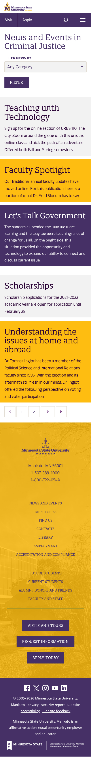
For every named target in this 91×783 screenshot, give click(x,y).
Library (45, 537)
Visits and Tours (45, 625)
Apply (27, 20)
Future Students (46, 573)
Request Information (45, 641)
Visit (8, 20)
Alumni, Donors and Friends (45, 590)
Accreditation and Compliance (45, 554)
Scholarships (28, 286)
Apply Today (45, 657)
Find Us (45, 520)
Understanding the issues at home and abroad (41, 340)
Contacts (45, 529)
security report (53, 705)
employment (46, 546)
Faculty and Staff (45, 599)
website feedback (56, 711)
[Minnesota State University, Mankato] (45, 446)
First (9, 411)
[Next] (48, 411)
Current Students (45, 582)
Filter (16, 82)
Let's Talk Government (44, 215)
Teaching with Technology (31, 112)
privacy (33, 705)
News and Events (45, 503)
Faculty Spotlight (37, 170)
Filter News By (17, 58)
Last (61, 411)
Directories (46, 512)
